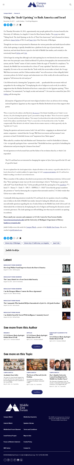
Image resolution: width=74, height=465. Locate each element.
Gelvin (18, 53)
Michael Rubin (16, 317)
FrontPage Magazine (32, 21)
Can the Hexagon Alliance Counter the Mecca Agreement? (23, 291)
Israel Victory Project (10, 435)
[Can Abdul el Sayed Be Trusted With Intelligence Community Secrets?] (66, 316)
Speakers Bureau (29, 423)
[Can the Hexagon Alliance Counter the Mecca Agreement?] (66, 292)
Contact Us (27, 448)
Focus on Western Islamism (12, 442)
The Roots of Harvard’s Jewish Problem (36, 376)
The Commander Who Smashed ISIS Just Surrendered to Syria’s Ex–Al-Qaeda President (32, 303)
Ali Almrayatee (16, 269)
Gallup (6, 94)
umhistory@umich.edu (12, 223)
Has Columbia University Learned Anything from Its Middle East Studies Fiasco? (58, 377)
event (56, 34)
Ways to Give (27, 435)
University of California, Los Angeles (36, 243)
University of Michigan (12, 243)
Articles (29, 333)
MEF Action (7, 448)
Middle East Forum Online (12, 300)
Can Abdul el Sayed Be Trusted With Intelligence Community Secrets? (26, 315)
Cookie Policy (28, 442)
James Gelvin (15, 40)
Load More (37, 347)
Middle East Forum (53, 227)
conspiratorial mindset (49, 172)
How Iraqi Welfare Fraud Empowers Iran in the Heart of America (24, 268)
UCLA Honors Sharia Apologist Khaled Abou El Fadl (14, 336)
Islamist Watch (8, 423)
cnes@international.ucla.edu (14, 220)
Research (17, 13)
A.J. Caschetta (14, 384)
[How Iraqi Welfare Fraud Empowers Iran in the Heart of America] (66, 268)
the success (36, 113)
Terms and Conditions (30, 429)
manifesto (63, 185)
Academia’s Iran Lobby (11, 375)
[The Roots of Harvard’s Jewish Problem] (37, 364)
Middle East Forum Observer (13, 265)
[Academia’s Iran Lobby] (14, 364)
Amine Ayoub (16, 305)
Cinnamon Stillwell (15, 339)
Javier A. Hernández (18, 281)
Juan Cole (32, 40)
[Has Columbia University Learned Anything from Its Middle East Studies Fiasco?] (60, 364)
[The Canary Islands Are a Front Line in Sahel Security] (66, 280)
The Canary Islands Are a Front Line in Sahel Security (21, 279)
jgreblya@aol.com (16, 230)
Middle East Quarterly (30, 417)
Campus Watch (8, 13)
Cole (25, 53)
